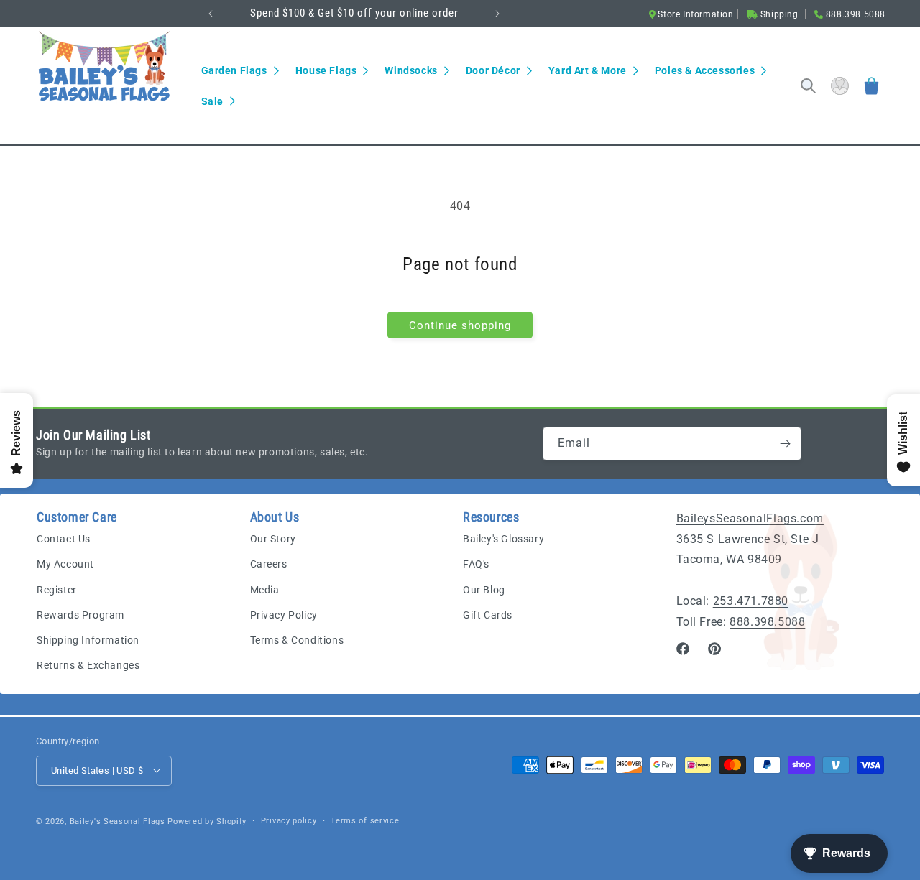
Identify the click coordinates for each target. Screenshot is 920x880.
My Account (65, 564)
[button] (240, 70)
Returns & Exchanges (88, 666)
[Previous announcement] (210, 13)
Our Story (273, 539)
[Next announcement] (497, 13)
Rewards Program (80, 615)
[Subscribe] (785, 443)
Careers (269, 564)
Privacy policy (289, 820)
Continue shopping (460, 325)
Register (57, 590)
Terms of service (365, 820)
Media (265, 590)
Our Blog (484, 590)
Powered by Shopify (207, 820)
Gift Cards (487, 615)
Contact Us (64, 539)
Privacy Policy (284, 615)
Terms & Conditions (297, 640)
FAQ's (476, 564)
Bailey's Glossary (503, 539)
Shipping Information (88, 640)
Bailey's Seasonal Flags (117, 820)
